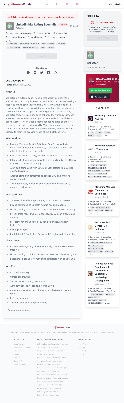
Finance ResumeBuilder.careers (48, 364)
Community (18, 358)
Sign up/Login (115, 4)
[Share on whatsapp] (55, 72)
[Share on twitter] (41, 72)
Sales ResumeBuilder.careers (47, 347)
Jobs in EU (81, 347)
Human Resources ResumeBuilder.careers (52, 368)
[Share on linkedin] (48, 72)
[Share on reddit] (35, 72)
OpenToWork (18, 354)
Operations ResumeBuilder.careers (49, 361)
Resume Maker (19, 364)
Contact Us (18, 361)
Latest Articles (19, 351)
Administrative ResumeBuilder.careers (50, 381)
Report (75, 26)
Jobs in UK (81, 354)
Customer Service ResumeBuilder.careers (52, 375)
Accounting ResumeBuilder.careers (49, 385)
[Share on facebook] (28, 72)
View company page (96, 67)
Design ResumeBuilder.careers (48, 395)
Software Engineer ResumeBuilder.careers (52, 344)
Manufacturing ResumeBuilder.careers (50, 388)
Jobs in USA (82, 344)
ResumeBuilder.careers (22, 347)
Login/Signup (19, 344)
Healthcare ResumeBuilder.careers (49, 354)
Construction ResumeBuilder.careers (50, 351)
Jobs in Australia (83, 351)
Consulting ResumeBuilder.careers (49, 392)
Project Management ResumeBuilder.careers (53, 378)
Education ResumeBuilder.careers (49, 371)
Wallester (20, 28)
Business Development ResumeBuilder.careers (54, 358)
